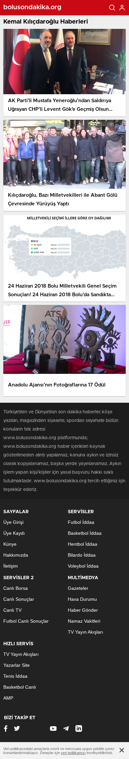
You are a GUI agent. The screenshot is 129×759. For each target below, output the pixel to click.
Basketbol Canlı (19, 687)
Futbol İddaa (81, 522)
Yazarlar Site (16, 665)
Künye (10, 544)
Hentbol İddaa (82, 544)
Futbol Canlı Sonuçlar (26, 621)
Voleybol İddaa (83, 566)
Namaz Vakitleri (84, 621)
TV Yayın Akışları (85, 632)
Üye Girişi (13, 522)
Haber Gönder (83, 610)
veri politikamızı (73, 753)
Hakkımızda (15, 555)
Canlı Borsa (15, 588)
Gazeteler (78, 588)
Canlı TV (12, 610)
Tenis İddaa (15, 676)
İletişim (10, 566)
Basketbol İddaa (85, 533)
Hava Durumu (82, 599)
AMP (8, 698)
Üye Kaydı (14, 533)
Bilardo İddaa (82, 555)
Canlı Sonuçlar (18, 599)
